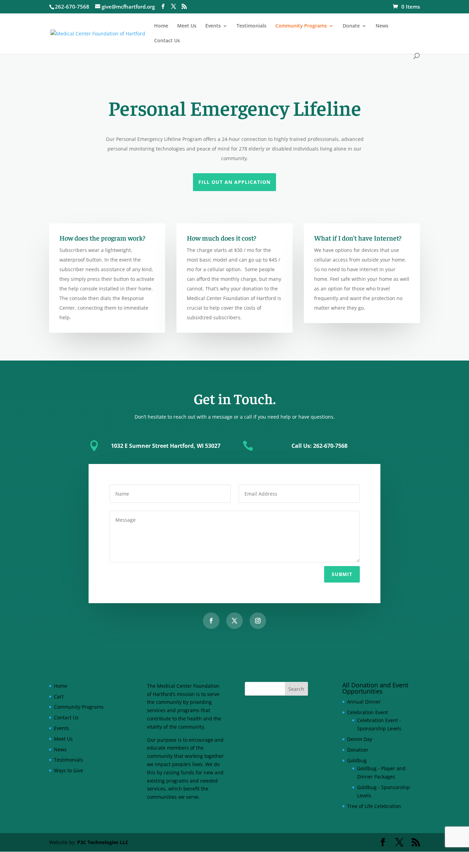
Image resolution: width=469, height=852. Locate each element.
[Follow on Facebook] (211, 620)
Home (161, 26)
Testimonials (251, 26)
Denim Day (359, 739)
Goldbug (357, 760)
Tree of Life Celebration (374, 806)
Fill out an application (234, 182)
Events (213, 26)
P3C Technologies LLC (102, 842)
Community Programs (301, 26)
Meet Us (186, 26)
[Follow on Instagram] (258, 620)
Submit (342, 574)
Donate (351, 26)
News (382, 26)
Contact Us (167, 41)
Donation (357, 749)
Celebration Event (367, 712)
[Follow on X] (234, 620)
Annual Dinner (364, 701)
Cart (59, 696)
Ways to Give (68, 770)
